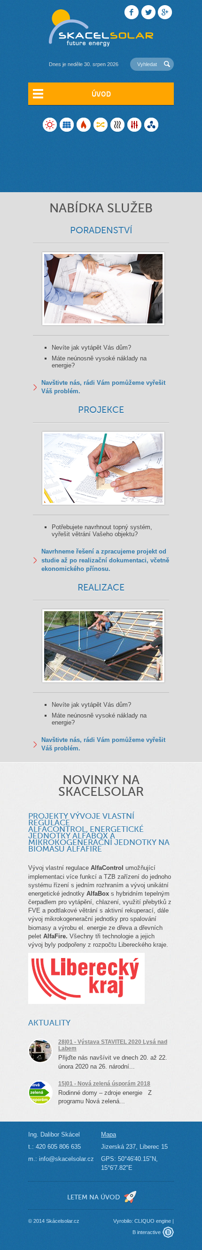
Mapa (108, 1134)
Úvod (101, 93)
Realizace (101, 587)
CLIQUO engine (152, 1221)
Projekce (101, 410)
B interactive (146, 1232)
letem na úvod (93, 1197)
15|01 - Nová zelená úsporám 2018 (104, 1083)
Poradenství (101, 230)
